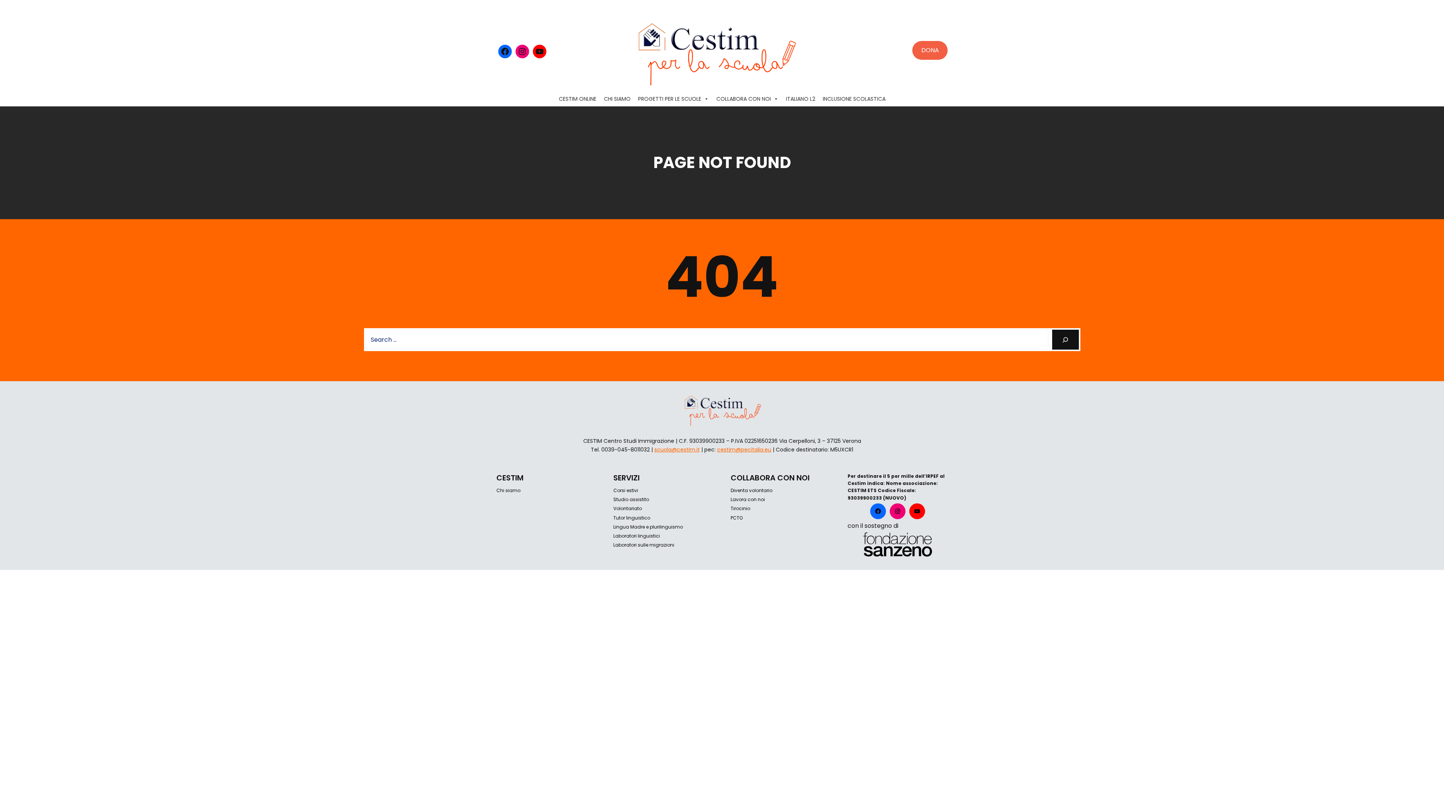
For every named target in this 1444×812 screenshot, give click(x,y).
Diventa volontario (751, 490)
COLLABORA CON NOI (743, 99)
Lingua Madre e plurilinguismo (648, 527)
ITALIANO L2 (800, 99)
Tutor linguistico (631, 518)
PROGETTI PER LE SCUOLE (669, 99)
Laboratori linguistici (636, 536)
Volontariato (627, 508)
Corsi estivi (625, 490)
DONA (930, 50)
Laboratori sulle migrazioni (643, 545)
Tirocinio (740, 508)
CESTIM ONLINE (577, 99)
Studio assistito (631, 499)
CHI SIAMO (617, 99)
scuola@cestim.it (677, 449)
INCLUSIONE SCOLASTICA (854, 99)
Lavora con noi (748, 499)
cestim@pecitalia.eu (744, 449)
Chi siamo (508, 490)
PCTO (737, 518)
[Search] (1065, 340)
